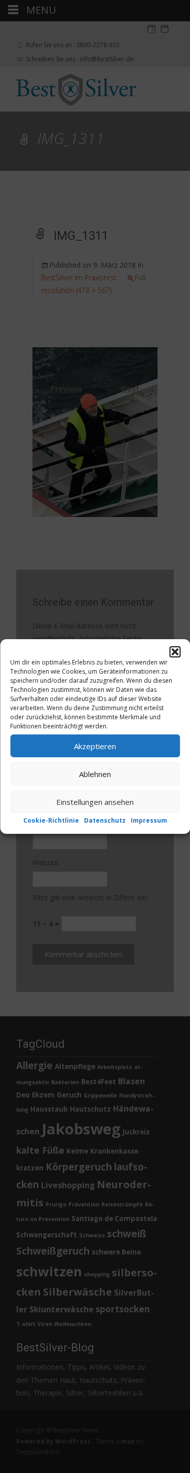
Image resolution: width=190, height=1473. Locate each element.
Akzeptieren (95, 746)
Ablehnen (95, 773)
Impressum (149, 820)
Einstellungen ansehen (95, 801)
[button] (175, 652)
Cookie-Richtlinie (51, 820)
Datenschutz (105, 820)
